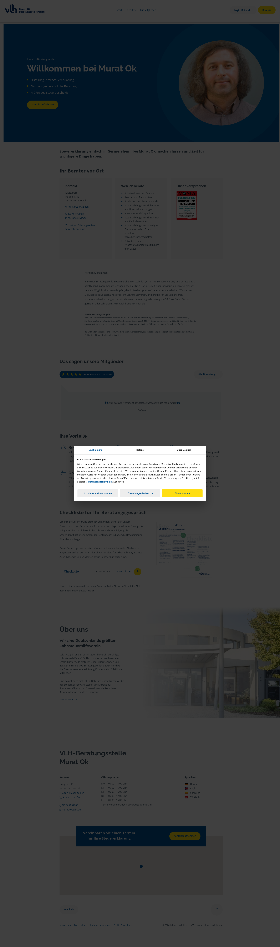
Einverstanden (182, 493)
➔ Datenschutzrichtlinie (99, 481)
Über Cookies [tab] (184, 450)
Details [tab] (140, 450)
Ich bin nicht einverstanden (98, 493)
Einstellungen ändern (138, 493)
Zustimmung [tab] (95, 450)
